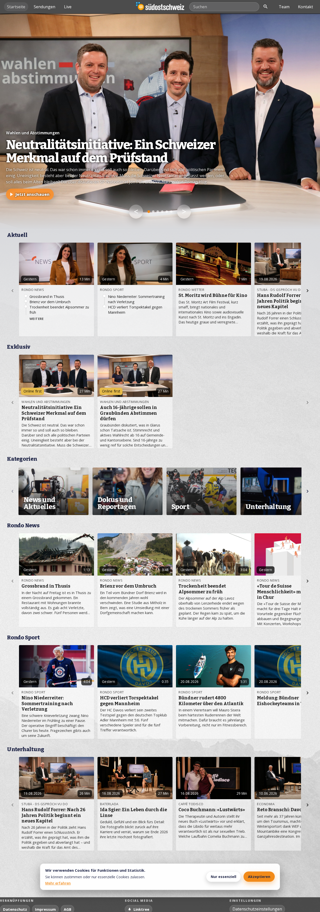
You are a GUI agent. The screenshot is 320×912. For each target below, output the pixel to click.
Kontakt (305, 7)
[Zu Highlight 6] (171, 211)
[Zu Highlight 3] (157, 211)
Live (68, 7)
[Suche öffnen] (265, 7)
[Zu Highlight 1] (149, 211)
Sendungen (44, 7)
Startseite (16, 7)
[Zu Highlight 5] (167, 211)
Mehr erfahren (58, 883)
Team (284, 7)
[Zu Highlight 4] (162, 211)
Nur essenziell (223, 876)
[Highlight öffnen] (160, 121)
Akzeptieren (259, 876)
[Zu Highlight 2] (153, 211)
